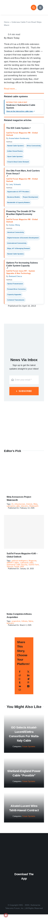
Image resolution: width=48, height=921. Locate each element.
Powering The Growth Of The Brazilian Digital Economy (20, 214)
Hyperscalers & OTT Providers (18, 191)
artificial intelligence (20, 561)
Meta (35, 504)
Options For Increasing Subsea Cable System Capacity (22, 265)
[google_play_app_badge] (24, 891)
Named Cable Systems (15, 145)
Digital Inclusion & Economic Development (23, 238)
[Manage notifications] (6, 915)
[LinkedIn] (28, 675)
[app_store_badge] (24, 883)
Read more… (10, 89)
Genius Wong (14, 225)
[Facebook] (19, 672)
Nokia (31, 621)
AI (12, 504)
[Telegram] (28, 679)
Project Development (30, 197)
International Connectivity (16, 243)
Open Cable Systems (15, 156)
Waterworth (33, 506)
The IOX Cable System (18, 128)
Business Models (13, 197)
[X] (28, 672)
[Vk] (19, 686)
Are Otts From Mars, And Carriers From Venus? (23, 173)
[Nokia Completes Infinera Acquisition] (24, 577)
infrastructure (19, 504)
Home (6, 22)
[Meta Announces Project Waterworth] (24, 460)
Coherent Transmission (15, 300)
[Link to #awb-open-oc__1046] (33, 7)
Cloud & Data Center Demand (18, 162)
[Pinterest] (28, 682)
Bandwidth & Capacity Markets (18, 202)
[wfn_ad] (24, 405)
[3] (24, 844)
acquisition (16, 621)
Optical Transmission (15, 283)
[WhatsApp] (19, 679)
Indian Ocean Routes (15, 151)
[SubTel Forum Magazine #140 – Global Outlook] (24, 532)
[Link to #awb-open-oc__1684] (40, 7)
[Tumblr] (19, 682)
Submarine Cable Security (17, 565)
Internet (29, 504)
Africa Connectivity (34, 145)
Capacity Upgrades (14, 294)
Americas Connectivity (15, 232)
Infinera (24, 621)
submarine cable (13, 506)
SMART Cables (13, 563)
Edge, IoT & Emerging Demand (18, 248)
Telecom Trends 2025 (15, 567)
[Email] (19, 690)
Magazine (32, 561)
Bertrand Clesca (15, 276)
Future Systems (28, 746)
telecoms (24, 506)
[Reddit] (19, 675)
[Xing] (28, 686)
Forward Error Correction (16, 289)
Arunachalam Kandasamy (19, 138)
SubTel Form (34, 565)
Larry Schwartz (15, 184)
